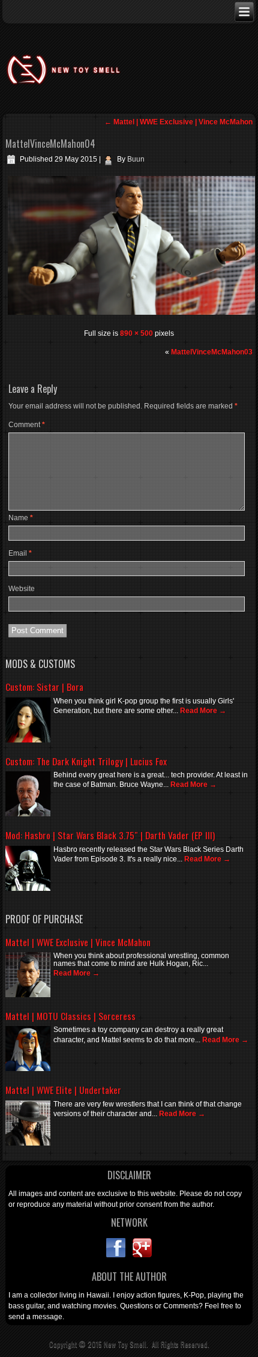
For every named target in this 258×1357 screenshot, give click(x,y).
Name (20, 518)
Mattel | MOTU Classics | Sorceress (70, 1016)
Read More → (203, 710)
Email (20, 553)
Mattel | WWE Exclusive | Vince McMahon (178, 122)
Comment (26, 424)
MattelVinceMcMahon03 (212, 352)
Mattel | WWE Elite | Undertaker (63, 1089)
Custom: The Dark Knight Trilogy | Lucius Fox (86, 761)
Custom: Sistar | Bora (44, 686)
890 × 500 (136, 333)
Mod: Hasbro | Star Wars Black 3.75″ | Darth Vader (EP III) (110, 835)
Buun (136, 159)
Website (21, 588)
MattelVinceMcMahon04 (50, 143)
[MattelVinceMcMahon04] (131, 315)
